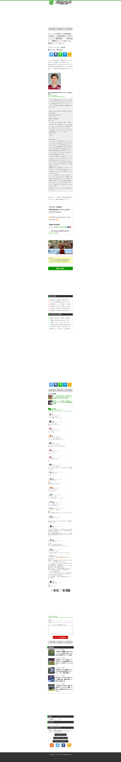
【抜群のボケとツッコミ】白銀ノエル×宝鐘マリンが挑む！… (61, 304)
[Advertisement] (60, 15)
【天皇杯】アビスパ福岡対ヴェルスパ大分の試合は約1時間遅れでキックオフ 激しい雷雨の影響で (64, 671)
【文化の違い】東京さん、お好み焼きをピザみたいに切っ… (61, 326)
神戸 (54, 49)
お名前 (49, 620)
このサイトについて (60, 738)
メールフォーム (60, 734)
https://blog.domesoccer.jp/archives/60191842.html (59, 261)
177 (64, 47)
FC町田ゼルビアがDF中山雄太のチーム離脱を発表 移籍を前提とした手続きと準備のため (64, 679)
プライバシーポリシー (60, 741)
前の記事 (68, 29)
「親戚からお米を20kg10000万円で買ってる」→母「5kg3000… (61, 310)
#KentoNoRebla (61, 227)
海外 (51, 49)
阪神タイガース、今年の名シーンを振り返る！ (60, 328)
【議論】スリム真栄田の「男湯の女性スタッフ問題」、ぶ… (61, 299)
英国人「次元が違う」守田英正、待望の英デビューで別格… (61, 318)
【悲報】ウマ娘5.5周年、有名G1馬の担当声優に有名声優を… (61, 308)
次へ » (68, 590)
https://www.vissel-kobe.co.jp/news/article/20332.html (56, 96)
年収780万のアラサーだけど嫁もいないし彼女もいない (61, 306)
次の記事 (52, 29)
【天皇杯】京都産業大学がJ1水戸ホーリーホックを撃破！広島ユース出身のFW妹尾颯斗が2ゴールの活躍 (64, 653)
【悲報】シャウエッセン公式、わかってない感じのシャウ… (61, 322)
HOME (61, 29)
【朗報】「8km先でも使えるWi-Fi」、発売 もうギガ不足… (61, 320)
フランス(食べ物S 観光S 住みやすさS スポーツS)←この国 (61, 302)
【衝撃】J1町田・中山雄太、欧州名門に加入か (60, 324)
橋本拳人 (61, 49)
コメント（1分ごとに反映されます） (57, 624)
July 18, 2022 (53, 233)
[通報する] (56, 416)
